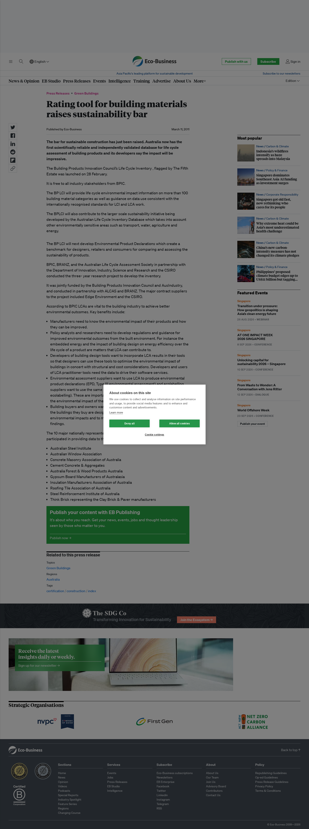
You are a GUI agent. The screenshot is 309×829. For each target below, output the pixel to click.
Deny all (129, 423)
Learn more (116, 412)
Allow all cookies (179, 423)
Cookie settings (154, 434)
